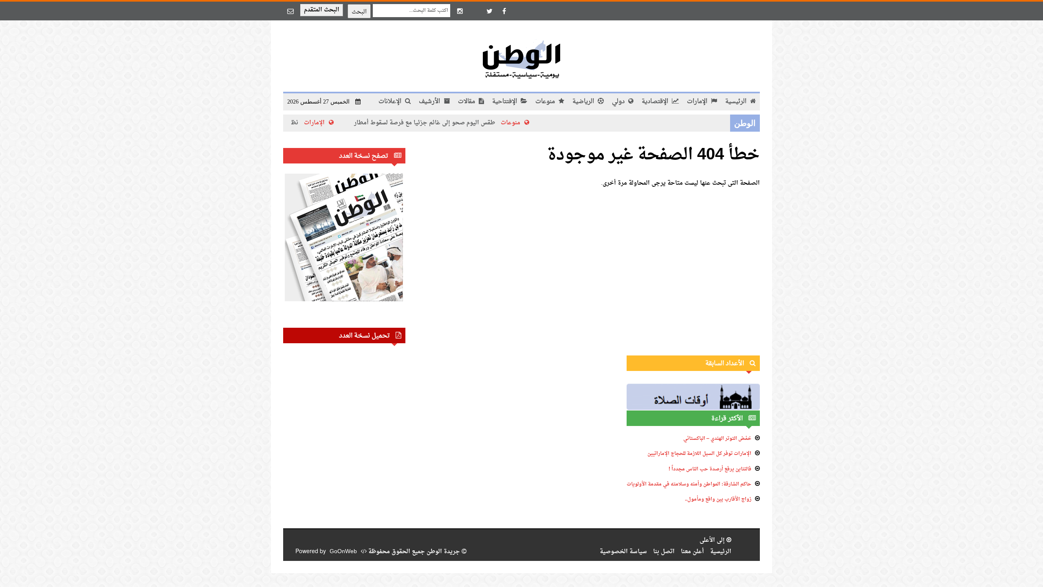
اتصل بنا (664, 551)
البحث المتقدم (321, 9)
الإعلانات (390, 102)
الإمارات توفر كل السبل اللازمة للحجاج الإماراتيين (699, 453)
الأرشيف (430, 102)
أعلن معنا (692, 551)
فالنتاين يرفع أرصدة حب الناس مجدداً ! (710, 469)
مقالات (467, 102)
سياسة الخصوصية (623, 551)
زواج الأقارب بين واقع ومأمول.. (718, 499)
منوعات (546, 102)
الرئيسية (736, 102)
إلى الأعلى (713, 540)
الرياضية (584, 102)
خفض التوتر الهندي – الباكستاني (717, 438)
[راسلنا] (290, 11)
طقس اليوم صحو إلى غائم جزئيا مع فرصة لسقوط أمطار (448, 122)
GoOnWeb (343, 551)
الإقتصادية (656, 102)
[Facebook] (504, 11)
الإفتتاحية (505, 102)
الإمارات (698, 102)
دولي (619, 102)
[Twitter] (489, 11)
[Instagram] (460, 11)
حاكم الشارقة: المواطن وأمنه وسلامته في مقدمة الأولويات (689, 484)
